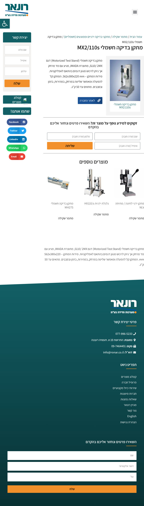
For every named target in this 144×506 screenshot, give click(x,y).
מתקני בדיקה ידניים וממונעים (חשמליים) (87, 37)
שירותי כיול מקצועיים (124, 388)
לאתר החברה (87, 101)
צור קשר (131, 410)
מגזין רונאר (130, 405)
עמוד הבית (136, 37)
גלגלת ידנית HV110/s (96, 203)
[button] (5, 24)
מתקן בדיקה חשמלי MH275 (62, 205)
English (131, 416)
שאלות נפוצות (128, 399)
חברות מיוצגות (128, 394)
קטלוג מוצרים (128, 377)
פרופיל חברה (129, 382)
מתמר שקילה (120, 37)
